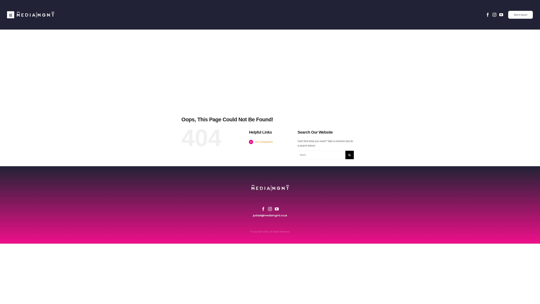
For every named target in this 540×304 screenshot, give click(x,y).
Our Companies (264, 141)
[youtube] (501, 15)
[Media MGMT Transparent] (35, 5)
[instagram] (494, 15)
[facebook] (488, 15)
